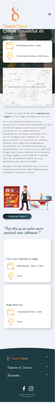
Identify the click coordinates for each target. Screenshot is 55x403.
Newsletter (13, 375)
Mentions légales (25, 394)
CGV (34, 394)
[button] (27, 359)
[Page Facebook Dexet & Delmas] (24, 388)
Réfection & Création (19, 367)
